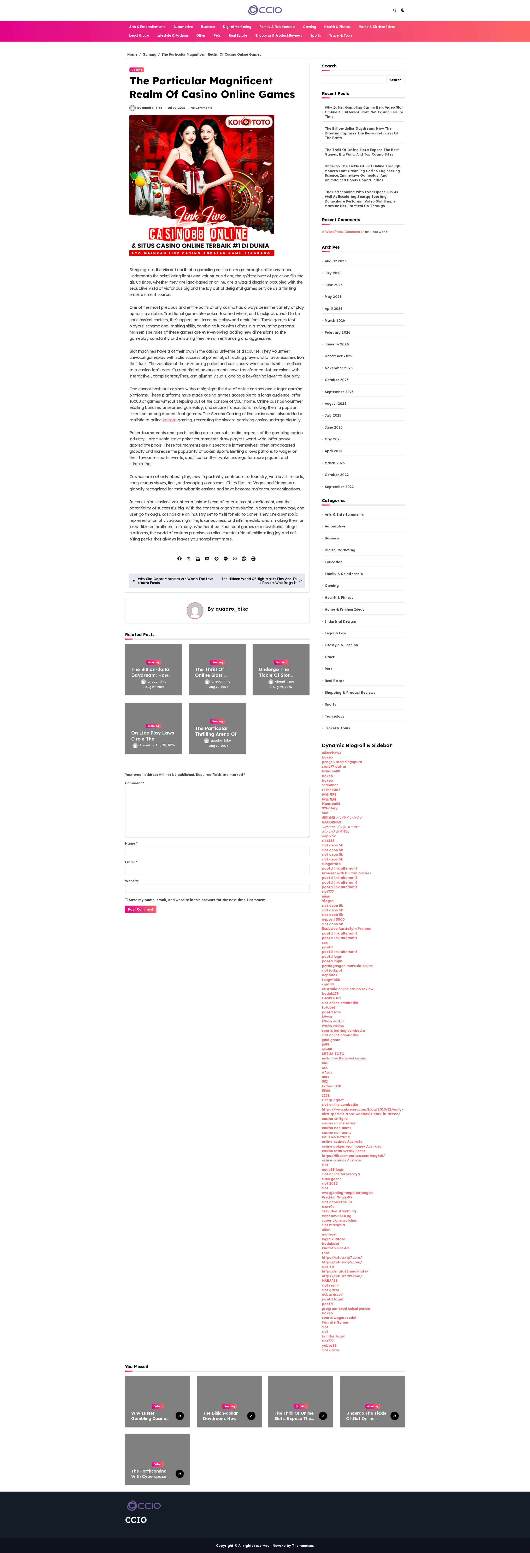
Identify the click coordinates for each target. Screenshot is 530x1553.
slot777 (328, 891)
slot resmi (330, 1285)
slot (325, 1165)
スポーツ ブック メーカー (341, 827)
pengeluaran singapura (342, 762)
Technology (335, 716)
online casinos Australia (342, 1142)
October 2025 (337, 380)
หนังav (327, 1072)
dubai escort (333, 1294)
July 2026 (333, 273)
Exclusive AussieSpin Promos (346, 928)
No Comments (201, 108)
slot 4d (328, 1267)
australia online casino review (347, 989)
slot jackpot (332, 970)
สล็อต (326, 896)
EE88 (326, 1091)
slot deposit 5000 (337, 1202)
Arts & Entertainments (147, 27)
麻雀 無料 (329, 794)
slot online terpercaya (341, 1174)
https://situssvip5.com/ (342, 1262)
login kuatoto (333, 1239)
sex (325, 943)
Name (131, 843)
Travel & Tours (341, 35)
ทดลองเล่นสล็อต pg (336, 1216)
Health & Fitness (337, 27)
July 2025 (333, 415)
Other (201, 35)
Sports (315, 35)
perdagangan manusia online (347, 966)
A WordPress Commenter (343, 232)
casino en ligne (335, 1119)
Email (131, 862)
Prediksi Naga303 (337, 1197)
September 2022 (339, 487)
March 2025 (335, 463)
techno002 (331, 790)
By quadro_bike (149, 108)
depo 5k (329, 836)
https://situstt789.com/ (342, 1276)
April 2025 (333, 451)
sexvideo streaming (339, 1211)
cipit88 (328, 984)
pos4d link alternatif (339, 868)
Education (334, 562)
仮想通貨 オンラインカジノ (342, 817)
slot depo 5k (332, 845)
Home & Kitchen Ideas (377, 27)
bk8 (325, 1063)
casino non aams (336, 1128)
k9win (327, 1017)
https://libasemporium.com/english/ (353, 1156)
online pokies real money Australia (352, 1146)
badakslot (330, 1243)
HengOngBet (333, 1100)
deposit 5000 (333, 919)
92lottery (330, 808)
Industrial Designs (341, 621)
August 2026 (336, 261)
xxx (325, 1067)
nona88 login (333, 1169)
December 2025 (338, 356)
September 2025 (339, 392)
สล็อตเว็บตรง (331, 753)
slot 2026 (330, 1183)
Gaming (309, 27)
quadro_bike (232, 609)
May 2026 (333, 297)
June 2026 (334, 285)
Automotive (183, 27)
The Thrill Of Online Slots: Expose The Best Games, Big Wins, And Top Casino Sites (362, 152)
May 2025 (333, 439)
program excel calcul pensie (346, 1308)
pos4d (327, 947)
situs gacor (331, 1179)
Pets (217, 35)
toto (325, 1253)
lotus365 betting (336, 1137)
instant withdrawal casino (344, 1058)
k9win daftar (333, 1021)
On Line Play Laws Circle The (152, 736)
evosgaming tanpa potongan (347, 1193)
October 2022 (337, 475)
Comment (134, 783)
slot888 (328, 841)
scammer (330, 785)
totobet (328, 1007)
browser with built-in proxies (346, 873)
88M (325, 1077)
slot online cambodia (340, 1003)
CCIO (136, 1520)
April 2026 (334, 309)
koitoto (170, 419)
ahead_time (157, 681)
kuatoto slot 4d (335, 1248)
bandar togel (333, 1336)
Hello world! (379, 232)
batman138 (331, 1086)
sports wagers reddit (340, 1318)
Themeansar (302, 1545)
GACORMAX (331, 822)
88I (325, 1081)
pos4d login (332, 956)
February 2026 (338, 332)
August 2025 (335, 403)
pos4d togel (332, 1299)
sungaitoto (331, 864)
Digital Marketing (237, 27)
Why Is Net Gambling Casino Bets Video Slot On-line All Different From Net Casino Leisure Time (364, 112)
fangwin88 (331, 980)
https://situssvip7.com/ (342, 1257)
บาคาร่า (328, 1206)
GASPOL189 (331, 998)
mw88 (327, 1049)
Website (132, 881)
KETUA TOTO (333, 1054)
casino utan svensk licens (343, 1151)
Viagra (328, 901)
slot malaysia (333, 1225)
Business (208, 27)
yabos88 (329, 1345)
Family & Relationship (277, 27)
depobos (329, 975)
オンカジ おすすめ (335, 831)
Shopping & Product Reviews (278, 35)
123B (326, 1095)
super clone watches (339, 1220)
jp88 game (331, 1040)
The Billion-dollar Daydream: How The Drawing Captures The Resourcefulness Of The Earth (361, 133)
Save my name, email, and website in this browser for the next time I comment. (197, 900)
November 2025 (339, 368)
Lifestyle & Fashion (172, 35)
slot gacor (330, 1290)
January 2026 (337, 344)
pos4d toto (331, 1012)
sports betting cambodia (343, 1030)
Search (329, 65)
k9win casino (333, 1026)
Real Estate (238, 35)
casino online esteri (338, 1123)
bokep (327, 757)
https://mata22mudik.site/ (345, 1271)
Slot (325, 813)
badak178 (330, 993)
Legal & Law (139, 35)
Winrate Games (335, 1322)
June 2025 (334, 427)
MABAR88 (330, 1281)
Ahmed (144, 745)
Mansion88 (331, 771)
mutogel (329, 1234)
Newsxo (279, 1545)
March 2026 (335, 320)
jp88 (325, 1044)
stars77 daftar (334, 767)
